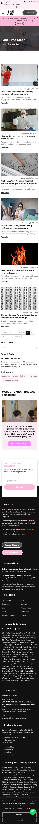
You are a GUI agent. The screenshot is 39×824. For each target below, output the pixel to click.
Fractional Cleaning (8, 775)
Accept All (19, 815)
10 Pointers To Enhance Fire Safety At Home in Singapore (18, 271)
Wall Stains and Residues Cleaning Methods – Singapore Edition (17, 92)
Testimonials (6, 604)
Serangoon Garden (8, 666)
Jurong (27, 671)
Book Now (30, 12)
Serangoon (24, 654)
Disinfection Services (21, 792)
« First (5, 332)
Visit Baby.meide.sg (18, 443)
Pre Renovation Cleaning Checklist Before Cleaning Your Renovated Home (19, 182)
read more (5, 103)
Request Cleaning (12, 545)
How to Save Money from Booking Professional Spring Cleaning (16, 226)
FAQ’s (4, 612)
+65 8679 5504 (7, 709)
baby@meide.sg (20, 718)
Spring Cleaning (20, 772)
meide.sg (25, 89)
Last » (17, 336)
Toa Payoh (16, 654)
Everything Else (6, 376)
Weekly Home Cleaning (10, 767)
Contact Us (19, 23)
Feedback (23, 604)
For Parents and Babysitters (19, 376)
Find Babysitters (11, 552)
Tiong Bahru (6, 638)
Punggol (26, 666)
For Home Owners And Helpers (10, 380)
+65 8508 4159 (18, 4)
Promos (23, 600)
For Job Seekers (33, 376)
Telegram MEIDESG (7, 3)
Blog (3, 608)
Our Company (6, 600)
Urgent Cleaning (7, 792)
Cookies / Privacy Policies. (23, 808)
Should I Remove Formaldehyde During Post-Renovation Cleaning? (19, 316)
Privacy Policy (25, 612)
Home (4, 44)
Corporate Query (26, 608)
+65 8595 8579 (8, 704)
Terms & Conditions (8, 615)
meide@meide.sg (32, 2)
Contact (23, 615)
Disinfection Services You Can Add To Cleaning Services (18, 137)
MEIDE (26, 312)
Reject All (19, 820)
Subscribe (19, 487)
